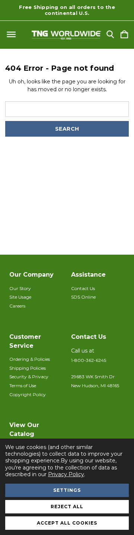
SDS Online (83, 297)
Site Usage (20, 297)
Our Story (20, 288)
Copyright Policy (27, 394)
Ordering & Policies (29, 359)
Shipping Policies (27, 368)
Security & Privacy (28, 376)
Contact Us (83, 288)
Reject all (67, 506)
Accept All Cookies (67, 523)
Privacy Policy (66, 474)
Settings (67, 490)
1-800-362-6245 (88, 360)
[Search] (110, 34)
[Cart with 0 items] (124, 34)
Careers (17, 306)
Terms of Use (22, 385)
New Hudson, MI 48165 (95, 385)
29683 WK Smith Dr (93, 376)
